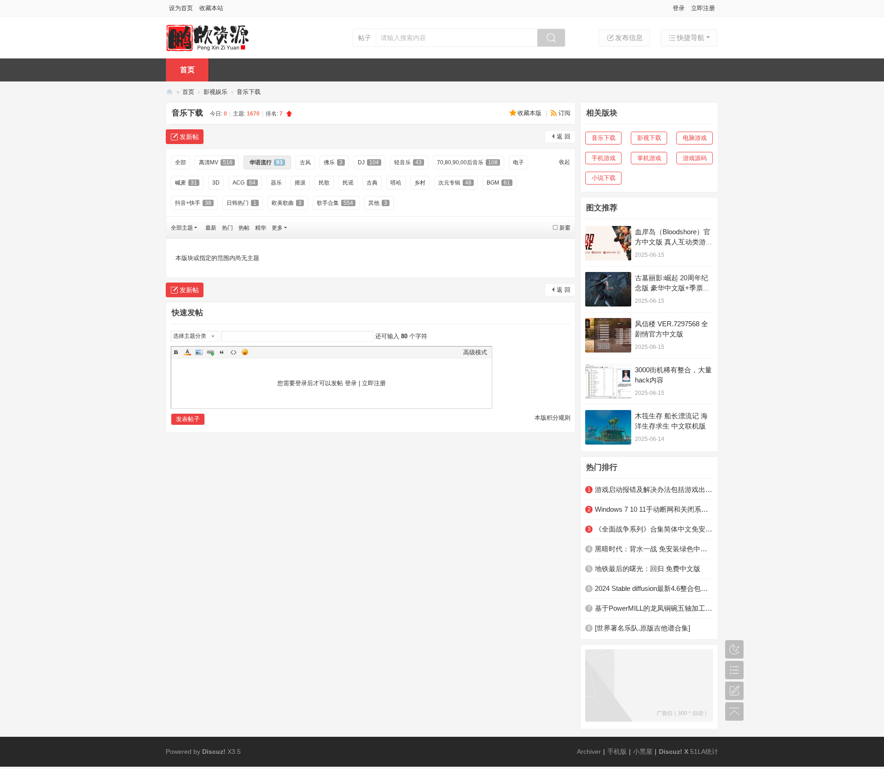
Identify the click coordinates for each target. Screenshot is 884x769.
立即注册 (703, 8)
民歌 (324, 182)
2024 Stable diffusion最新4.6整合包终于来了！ (654, 588)
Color (187, 352)
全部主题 (182, 228)
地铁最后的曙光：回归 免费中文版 (647, 568)
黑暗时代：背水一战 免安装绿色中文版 (654, 549)
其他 (377, 203)
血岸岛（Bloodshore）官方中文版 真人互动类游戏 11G (674, 242)
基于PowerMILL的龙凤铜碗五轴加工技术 (654, 608)
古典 (372, 182)
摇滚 (300, 182)
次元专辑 (454, 182)
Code (233, 352)
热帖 (244, 228)
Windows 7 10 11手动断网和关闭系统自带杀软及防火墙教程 (654, 509)
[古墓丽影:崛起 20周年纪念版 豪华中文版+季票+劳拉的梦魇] (608, 289)
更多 (277, 228)
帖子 (364, 37)
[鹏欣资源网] (207, 37)
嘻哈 (395, 182)
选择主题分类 (189, 336)
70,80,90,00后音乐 (467, 162)
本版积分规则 (552, 417)
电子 (518, 162)
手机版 (617, 751)
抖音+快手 (193, 203)
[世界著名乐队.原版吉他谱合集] (642, 628)
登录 (679, 8)
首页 (187, 70)
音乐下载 (249, 91)
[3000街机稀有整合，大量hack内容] (608, 381)
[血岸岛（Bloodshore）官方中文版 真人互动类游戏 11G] (608, 243)
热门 (227, 228)
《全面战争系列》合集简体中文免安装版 (654, 529)
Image (199, 352)
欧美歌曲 (287, 203)
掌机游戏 (649, 158)
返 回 (563, 136)
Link (210, 352)
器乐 (276, 182)
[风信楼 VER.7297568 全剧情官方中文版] (608, 335)
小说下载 (604, 177)
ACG (244, 182)
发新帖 (189, 136)
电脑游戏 (695, 137)
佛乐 (333, 162)
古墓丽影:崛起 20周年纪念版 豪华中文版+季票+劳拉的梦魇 (671, 288)
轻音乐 (408, 162)
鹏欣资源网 (169, 91)
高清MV (216, 162)
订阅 (564, 113)
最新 (210, 228)
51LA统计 (704, 751)
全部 (180, 162)
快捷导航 (690, 37)
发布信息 (629, 37)
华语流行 (266, 162)
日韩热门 (241, 203)
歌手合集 (335, 203)
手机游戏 (604, 158)
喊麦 (186, 182)
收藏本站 (211, 8)
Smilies (245, 352)
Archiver (589, 751)
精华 (260, 228)
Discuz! (214, 751)
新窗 (564, 228)
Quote (222, 352)
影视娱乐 (215, 91)
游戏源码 (695, 158)
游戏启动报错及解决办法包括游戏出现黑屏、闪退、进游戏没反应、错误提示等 (654, 489)
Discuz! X (673, 751)
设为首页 (181, 8)
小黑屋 (642, 751)
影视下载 (649, 137)
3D (216, 182)
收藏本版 (530, 113)
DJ (368, 162)
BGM (498, 182)
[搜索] (551, 37)
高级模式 (475, 352)
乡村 (419, 182)
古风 (305, 162)
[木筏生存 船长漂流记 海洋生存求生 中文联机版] (608, 427)
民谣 (348, 182)
